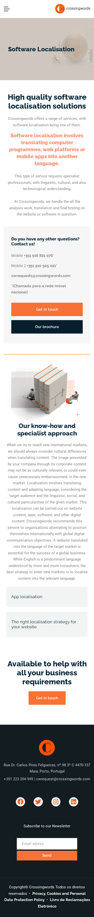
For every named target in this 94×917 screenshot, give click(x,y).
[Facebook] (20, 801)
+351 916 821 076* (39, 255)
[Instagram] (56, 801)
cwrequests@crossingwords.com (40, 276)
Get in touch (47, 309)
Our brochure (47, 327)
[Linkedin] (73, 801)
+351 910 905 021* (42, 266)
